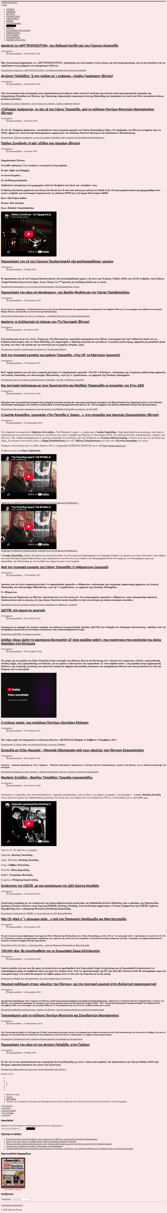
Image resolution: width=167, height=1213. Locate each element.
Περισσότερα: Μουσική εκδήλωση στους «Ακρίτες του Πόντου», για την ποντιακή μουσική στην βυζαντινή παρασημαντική (52, 1010)
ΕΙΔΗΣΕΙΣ (10, 12)
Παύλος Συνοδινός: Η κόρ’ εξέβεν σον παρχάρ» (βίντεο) (40, 143)
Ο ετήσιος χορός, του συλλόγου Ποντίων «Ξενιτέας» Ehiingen (45, 722)
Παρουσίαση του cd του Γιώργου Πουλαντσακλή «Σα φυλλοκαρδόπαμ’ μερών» (57, 261)
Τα (5, 1189)
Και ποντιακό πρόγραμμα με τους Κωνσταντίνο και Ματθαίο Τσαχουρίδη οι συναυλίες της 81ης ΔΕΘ (72, 385)
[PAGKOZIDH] (8, 1111)
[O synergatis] (7, 1113)
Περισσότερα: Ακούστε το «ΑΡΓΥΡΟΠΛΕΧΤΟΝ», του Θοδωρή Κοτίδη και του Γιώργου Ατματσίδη (43, 70)
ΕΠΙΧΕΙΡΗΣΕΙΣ (13, 37)
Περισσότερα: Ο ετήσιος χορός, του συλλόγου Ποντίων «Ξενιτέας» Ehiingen (33, 744)
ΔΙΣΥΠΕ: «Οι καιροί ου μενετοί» (23, 610)
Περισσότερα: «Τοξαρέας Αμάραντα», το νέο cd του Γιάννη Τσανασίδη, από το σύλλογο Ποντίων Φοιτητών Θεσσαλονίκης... (53, 137)
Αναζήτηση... (6, 1199)
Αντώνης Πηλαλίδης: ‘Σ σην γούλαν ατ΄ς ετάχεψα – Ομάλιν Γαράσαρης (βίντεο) (57, 76)
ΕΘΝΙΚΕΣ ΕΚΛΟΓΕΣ (15, 40)
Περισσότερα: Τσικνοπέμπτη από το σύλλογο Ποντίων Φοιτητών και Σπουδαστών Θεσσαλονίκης (41, 1039)
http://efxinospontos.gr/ (114, 445)
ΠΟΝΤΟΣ (10, 14)
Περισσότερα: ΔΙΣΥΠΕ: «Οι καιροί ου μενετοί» (21, 634)
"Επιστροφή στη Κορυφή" (12, 1205)
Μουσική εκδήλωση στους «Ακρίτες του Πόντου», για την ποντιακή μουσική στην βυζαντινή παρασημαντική (78, 984)
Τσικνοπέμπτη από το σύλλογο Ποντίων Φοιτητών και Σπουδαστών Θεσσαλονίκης (60, 1015)
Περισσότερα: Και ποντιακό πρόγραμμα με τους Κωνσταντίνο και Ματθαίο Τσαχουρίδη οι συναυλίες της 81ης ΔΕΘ (49, 409)
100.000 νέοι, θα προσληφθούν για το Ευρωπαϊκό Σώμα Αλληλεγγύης (50, 951)
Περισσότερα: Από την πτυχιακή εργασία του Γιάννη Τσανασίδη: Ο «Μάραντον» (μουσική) (39, 605)
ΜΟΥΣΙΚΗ (11, 26)
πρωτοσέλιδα (9, 1189)
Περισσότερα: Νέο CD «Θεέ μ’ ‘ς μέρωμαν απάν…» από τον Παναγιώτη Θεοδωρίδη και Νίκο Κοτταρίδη (45, 945)
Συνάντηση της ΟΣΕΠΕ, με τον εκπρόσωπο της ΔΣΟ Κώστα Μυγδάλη (50, 885)
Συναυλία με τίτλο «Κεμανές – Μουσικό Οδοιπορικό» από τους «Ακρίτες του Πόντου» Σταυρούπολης (72, 750)
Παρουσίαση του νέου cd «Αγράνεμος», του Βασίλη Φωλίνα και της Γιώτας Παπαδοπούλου (65, 292)
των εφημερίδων (17, 1189)
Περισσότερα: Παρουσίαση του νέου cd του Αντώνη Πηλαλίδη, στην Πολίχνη (33, 1069)
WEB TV (10, 28)
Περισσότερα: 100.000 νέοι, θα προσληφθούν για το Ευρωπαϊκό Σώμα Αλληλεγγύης (36, 978)
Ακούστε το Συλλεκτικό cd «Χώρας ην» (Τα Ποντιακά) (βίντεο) (45, 321)
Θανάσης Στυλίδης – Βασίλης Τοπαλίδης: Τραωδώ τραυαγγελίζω (47, 777)
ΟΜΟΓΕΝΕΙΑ (12, 19)
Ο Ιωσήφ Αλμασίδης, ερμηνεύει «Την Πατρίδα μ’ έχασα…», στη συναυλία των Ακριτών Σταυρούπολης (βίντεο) (80, 415)
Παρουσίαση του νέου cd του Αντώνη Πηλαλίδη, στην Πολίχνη (45, 1044)
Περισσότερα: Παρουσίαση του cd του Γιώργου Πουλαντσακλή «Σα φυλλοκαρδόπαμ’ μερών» (40, 287)
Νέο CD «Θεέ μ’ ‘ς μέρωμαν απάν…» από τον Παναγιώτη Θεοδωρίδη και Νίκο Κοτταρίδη (63, 919)
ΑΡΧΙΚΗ (10, 9)
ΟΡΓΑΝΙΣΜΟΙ (12, 35)
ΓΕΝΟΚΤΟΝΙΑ (13, 16)
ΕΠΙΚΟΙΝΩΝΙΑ (13, 33)
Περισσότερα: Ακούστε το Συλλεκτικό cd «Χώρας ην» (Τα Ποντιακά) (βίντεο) (33, 349)
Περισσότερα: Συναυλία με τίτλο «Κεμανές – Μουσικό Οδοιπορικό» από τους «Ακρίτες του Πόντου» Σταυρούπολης (50, 772)
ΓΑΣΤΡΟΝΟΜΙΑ (13, 23)
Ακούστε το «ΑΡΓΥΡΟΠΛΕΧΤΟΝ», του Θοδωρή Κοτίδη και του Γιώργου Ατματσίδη (59, 45)
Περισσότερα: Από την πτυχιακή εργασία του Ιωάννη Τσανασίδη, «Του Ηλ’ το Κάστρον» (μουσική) (42, 380)
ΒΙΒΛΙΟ (10, 21)
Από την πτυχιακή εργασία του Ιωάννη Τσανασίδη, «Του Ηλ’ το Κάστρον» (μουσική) (60, 355)
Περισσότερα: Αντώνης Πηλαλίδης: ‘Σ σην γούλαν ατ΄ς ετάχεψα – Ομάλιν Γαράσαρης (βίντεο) (40, 104)
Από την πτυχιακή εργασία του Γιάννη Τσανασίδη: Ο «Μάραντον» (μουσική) (54, 567)
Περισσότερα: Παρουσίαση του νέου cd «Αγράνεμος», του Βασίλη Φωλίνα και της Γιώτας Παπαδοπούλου (45, 316)
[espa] (4, 5)
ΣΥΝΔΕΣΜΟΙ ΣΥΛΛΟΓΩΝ (18, 30)
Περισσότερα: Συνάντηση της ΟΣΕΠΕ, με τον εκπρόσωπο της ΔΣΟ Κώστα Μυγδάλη (36, 913)
